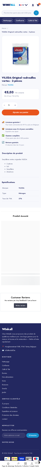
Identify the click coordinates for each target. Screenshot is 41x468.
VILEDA (10, 85)
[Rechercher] (36, 12)
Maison (4, 28)
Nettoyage (7, 20)
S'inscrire (32, 435)
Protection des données (10, 415)
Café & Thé (32, 20)
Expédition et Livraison (10, 411)
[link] (20, 274)
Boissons (5, 384)
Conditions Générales (9, 407)
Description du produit (12, 153)
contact (4, 419)
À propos (5, 403)
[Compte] (32, 5)
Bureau (4, 373)
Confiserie (20, 20)
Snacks (4, 388)
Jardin (4, 392)
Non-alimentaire (7, 377)
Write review (20, 305)
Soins (4, 381)
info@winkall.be (10, 350)
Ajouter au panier (20, 112)
